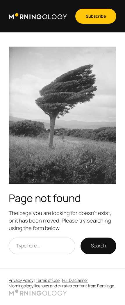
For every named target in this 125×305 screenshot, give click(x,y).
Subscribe (96, 16)
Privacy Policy (21, 280)
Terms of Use (48, 280)
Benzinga (105, 286)
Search (98, 245)
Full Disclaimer (75, 280)
